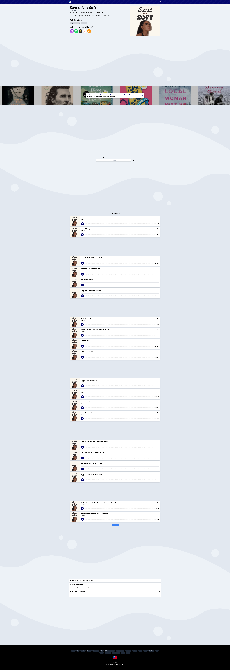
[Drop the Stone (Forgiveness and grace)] (75, 466)
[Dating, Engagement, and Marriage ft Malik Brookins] (75, 333)
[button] (160, 2)
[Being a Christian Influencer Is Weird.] (75, 272)
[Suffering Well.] (75, 344)
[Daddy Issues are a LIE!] (75, 355)
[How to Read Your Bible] (75, 416)
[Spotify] (76, 31)
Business (89, 650)
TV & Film (135, 650)
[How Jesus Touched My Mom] (75, 405)
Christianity (84, 23)
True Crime (151, 650)
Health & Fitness (116, 652)
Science (123, 652)
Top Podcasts (112, 664)
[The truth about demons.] (75, 322)
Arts (78, 650)
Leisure (101, 652)
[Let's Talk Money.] (75, 232)
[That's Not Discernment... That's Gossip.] (75, 261)
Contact (122, 664)
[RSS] (89, 31)
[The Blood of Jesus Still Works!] (75, 383)
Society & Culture (120, 650)
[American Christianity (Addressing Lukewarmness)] (75, 517)
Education (83, 650)
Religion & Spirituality (75, 23)
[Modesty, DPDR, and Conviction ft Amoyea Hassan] (75, 445)
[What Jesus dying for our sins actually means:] (75, 221)
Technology (128, 650)
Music (102, 650)
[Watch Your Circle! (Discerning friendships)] (75, 455)
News (157, 650)
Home (107, 664)
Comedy (73, 650)
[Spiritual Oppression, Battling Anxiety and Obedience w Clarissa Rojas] (75, 506)
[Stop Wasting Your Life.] (75, 282)
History (145, 650)
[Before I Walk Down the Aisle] (75, 394)
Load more (115, 525)
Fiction (140, 650)
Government (107, 652)
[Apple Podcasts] (72, 31)
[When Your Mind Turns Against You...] (75, 293)
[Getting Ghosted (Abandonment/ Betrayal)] (75, 477)
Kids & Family (96, 650)
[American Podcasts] (115, 657)
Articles (118, 664)
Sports (128, 652)
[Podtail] (80, 31)
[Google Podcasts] (85, 31)
